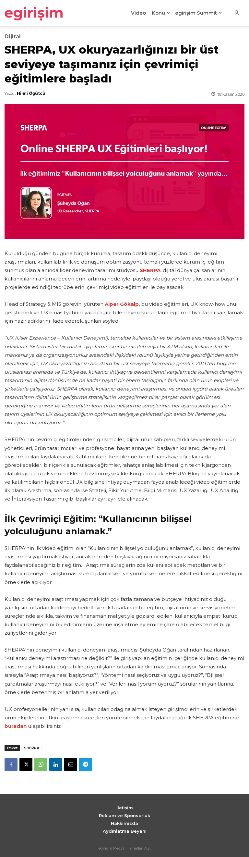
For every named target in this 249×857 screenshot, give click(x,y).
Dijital (13, 36)
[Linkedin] (55, 764)
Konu (158, 13)
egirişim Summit (196, 13)
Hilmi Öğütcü (31, 93)
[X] (25, 764)
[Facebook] (11, 764)
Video (138, 13)
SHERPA (31, 748)
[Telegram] (85, 764)
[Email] (70, 764)
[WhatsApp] (40, 764)
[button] (236, 13)
